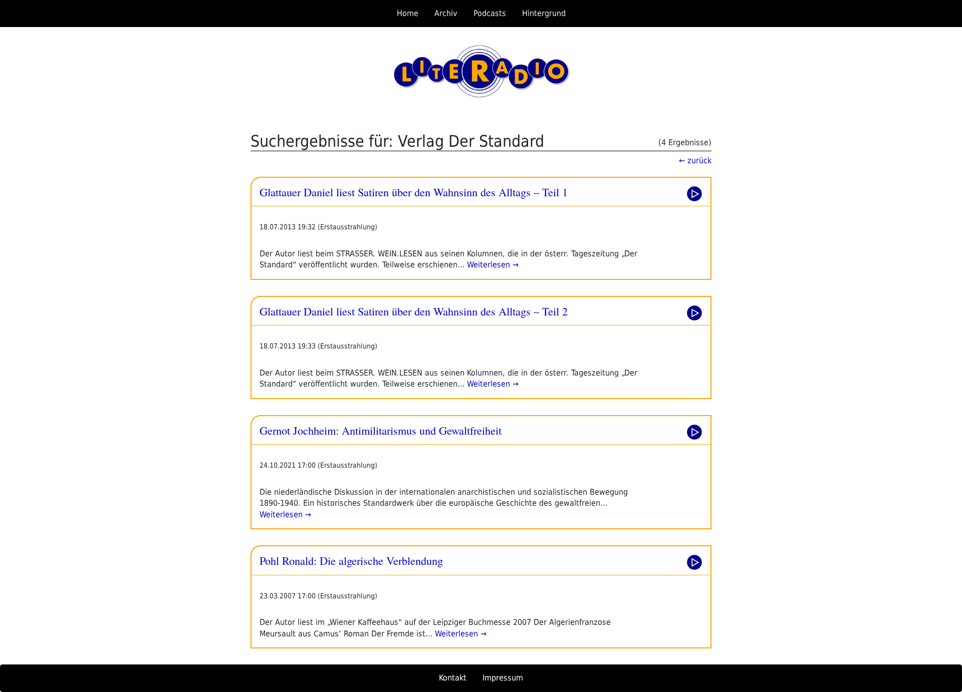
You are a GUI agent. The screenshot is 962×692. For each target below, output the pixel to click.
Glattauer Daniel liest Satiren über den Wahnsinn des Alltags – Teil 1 (414, 191)
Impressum (503, 677)
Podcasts (489, 13)
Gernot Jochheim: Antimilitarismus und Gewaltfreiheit (381, 430)
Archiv (445, 13)
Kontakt (452, 677)
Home (407, 13)
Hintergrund (544, 13)
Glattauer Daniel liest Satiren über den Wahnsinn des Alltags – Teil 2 (414, 310)
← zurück (695, 160)
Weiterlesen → (491, 264)
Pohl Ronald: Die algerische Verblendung (351, 560)
